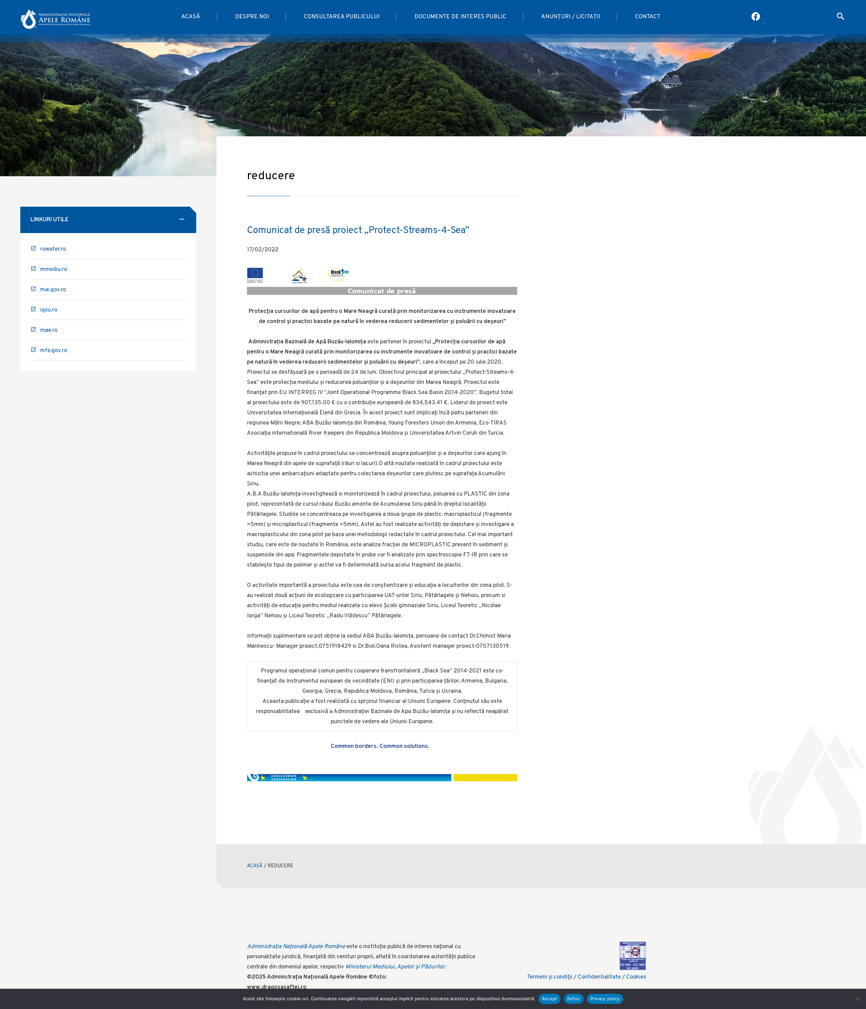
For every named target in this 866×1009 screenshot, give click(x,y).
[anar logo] (55, 17)
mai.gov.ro (53, 290)
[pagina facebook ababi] (756, 17)
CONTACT (647, 17)
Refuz (573, 998)
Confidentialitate (599, 977)
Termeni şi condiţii (549, 977)
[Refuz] (857, 998)
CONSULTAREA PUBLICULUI (342, 17)
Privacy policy (605, 998)
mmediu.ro (53, 269)
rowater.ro (53, 249)
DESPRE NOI (252, 17)
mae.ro (49, 330)
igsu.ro (48, 310)
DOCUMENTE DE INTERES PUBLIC (460, 17)
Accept (549, 998)
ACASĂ (190, 17)
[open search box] (841, 17)
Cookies (636, 977)
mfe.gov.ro (53, 350)
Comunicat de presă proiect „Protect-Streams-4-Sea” (358, 231)
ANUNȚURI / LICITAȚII (570, 17)
